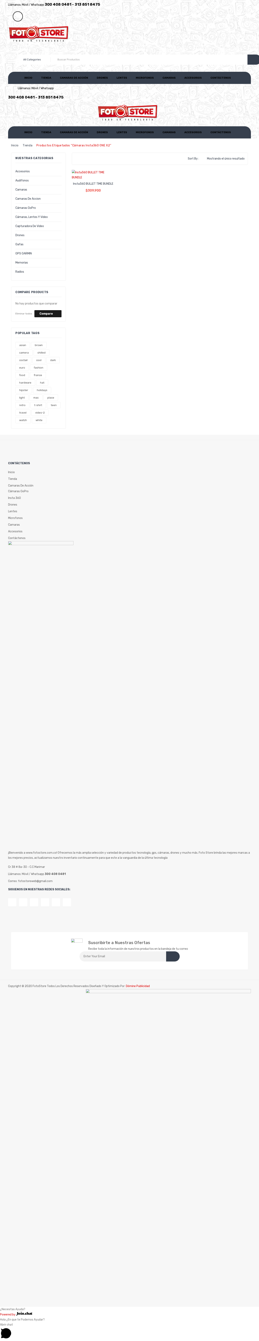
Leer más (93, 187)
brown (39, 345)
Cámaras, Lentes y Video (31, 217)
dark (53, 360)
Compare (46, 313)
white (39, 420)
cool (38, 360)
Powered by (8, 1314)
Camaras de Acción (74, 77)
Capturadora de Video (29, 226)
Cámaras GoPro (25, 208)
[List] (83, 158)
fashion (38, 367)
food (22, 375)
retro (22, 405)
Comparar (89, 173)
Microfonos (145, 77)
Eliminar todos (23, 313)
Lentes (122, 77)
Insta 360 (14, 498)
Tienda (46, 77)
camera (24, 352)
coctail (23, 360)
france (38, 375)
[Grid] (77, 158)
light (22, 397)
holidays (42, 390)
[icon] (12, 902)
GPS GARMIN (23, 253)
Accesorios (193, 77)
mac (36, 397)
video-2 (40, 412)
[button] (129, 1331)
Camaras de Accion (28, 198)
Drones (102, 77)
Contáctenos (220, 77)
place (50, 397)
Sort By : (193, 158)
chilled (41, 352)
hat (42, 382)
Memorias (21, 262)
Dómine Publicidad (138, 986)
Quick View (97, 173)
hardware (25, 382)
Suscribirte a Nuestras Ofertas (119, 942)
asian (22, 345)
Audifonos (22, 180)
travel (23, 412)
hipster (23, 390)
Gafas (19, 244)
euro (22, 367)
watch (23, 420)
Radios (19, 271)
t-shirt (38, 405)
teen (54, 405)
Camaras (169, 77)
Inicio (28, 77)
